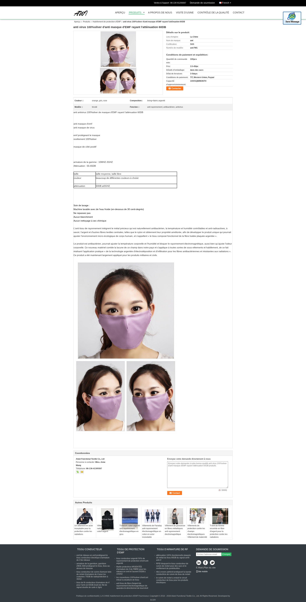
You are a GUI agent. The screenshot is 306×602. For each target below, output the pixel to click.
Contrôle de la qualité (213, 12)
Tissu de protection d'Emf (130, 551)
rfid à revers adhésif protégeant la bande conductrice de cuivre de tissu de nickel (173, 573)
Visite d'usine (185, 12)
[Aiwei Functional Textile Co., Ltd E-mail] (82, 472)
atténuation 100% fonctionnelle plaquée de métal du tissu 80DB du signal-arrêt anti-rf (173, 557)
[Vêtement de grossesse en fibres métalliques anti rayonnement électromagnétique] (175, 516)
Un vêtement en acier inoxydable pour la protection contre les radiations (83, 529)
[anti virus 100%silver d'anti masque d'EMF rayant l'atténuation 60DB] (118, 63)
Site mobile (203, 571)
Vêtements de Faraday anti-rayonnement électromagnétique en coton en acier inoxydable (152, 531)
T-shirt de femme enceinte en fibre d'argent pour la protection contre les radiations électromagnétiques (218, 532)
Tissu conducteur (89, 549)
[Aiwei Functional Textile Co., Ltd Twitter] (212, 563)
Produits (135, 12)
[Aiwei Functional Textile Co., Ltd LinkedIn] (199, 563)
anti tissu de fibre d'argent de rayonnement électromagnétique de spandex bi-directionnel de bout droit (132, 585)
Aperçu (120, 12)
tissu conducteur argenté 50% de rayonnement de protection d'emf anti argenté (132, 560)
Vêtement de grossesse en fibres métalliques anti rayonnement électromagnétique (175, 529)
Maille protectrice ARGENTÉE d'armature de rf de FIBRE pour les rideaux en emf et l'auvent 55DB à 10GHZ (131, 570)
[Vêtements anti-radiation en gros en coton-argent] (107, 519)
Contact (238, 12)
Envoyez (226, 554)
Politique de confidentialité (87, 596)
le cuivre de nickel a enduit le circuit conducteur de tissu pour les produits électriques (172, 580)
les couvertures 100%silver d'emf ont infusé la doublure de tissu (132, 578)
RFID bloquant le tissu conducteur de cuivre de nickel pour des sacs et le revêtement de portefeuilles (172, 565)
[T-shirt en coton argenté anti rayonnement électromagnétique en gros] (130, 518)
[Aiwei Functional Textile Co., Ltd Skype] (77, 472)
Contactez (176, 88)
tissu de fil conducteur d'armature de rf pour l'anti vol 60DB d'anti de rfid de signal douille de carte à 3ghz (92, 584)
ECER (153, 600)
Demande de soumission (202, 2)
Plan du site (210, 567)
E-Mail (199, 567)
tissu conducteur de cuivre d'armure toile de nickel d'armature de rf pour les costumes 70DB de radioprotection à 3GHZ (93, 575)
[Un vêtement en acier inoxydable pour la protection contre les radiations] (85, 516)
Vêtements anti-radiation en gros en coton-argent (105, 528)
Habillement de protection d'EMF (107, 22)
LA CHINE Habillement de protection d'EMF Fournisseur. (125, 596)
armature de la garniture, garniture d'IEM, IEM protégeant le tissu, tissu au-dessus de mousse (93, 565)
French (225, 2)
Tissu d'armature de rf (172, 549)
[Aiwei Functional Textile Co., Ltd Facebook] (205, 563)
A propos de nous (160, 12)
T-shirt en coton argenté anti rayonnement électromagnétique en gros (130, 529)
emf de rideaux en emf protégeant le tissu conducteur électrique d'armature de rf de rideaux (92, 557)
